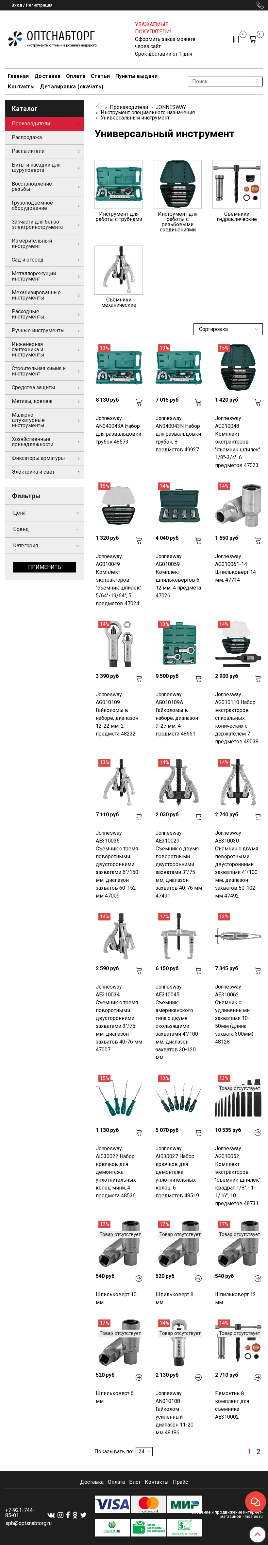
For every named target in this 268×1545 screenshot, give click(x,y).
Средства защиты (33, 387)
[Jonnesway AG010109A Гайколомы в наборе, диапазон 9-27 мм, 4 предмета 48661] (179, 644)
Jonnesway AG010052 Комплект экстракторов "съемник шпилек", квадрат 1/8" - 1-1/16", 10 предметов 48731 (238, 1176)
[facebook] (68, 1514)
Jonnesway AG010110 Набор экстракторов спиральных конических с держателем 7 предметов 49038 (237, 718)
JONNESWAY (171, 107)
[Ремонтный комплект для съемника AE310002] (238, 1342)
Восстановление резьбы (32, 186)
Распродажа (27, 137)
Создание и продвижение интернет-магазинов (227, 1514)
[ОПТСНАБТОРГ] (52, 37)
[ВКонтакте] (51, 1514)
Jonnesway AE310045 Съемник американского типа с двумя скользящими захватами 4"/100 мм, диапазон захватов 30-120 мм (177, 1022)
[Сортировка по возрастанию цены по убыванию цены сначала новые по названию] (228, 329)
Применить (44, 567)
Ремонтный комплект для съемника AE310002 (232, 1405)
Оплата (76, 76)
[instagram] (60, 1514)
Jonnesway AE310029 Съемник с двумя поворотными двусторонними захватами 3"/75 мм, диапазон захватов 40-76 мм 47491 (179, 864)
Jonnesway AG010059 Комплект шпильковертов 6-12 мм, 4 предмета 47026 (178, 576)
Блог (135, 1482)
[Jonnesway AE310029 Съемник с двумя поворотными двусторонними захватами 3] (179, 782)
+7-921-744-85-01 (20, 1512)
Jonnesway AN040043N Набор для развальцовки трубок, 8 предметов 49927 (178, 434)
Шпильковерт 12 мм (235, 1298)
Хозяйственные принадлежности (32, 441)
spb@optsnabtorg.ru (28, 1523)
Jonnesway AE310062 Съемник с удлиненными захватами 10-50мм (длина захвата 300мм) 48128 (234, 1014)
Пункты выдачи (136, 76)
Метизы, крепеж (32, 401)
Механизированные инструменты (36, 295)
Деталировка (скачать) (72, 86)
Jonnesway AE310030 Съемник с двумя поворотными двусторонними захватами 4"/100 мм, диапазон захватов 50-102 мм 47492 (236, 864)
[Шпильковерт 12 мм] (238, 1244)
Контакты (21, 86)
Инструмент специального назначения (148, 112)
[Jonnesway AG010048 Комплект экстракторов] (238, 367)
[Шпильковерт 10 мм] (119, 1244)
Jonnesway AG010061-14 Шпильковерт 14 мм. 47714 (235, 568)
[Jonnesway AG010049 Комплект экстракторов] (119, 505)
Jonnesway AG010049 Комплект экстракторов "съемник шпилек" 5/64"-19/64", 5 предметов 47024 (118, 580)
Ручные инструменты (38, 330)
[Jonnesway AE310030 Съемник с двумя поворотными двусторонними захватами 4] (238, 782)
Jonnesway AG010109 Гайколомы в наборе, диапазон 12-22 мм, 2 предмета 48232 (117, 714)
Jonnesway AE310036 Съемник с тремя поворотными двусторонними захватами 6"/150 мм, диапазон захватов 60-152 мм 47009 (117, 864)
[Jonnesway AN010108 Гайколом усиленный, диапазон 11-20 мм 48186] (179, 1342)
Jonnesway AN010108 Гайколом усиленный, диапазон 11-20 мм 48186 (174, 1413)
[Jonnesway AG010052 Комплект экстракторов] (238, 1098)
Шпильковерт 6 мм (115, 1397)
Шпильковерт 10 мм (116, 1298)
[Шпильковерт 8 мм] (179, 1244)
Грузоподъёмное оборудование (32, 205)
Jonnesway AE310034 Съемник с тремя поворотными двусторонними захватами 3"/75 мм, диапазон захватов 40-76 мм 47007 (119, 1018)
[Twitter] (83, 1514)
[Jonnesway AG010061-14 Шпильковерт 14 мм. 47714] (238, 505)
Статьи (100, 76)
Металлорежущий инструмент (34, 276)
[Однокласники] (75, 1514)
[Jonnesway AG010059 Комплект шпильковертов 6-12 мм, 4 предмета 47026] (179, 505)
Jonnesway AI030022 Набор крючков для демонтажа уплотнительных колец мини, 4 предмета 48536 (116, 1172)
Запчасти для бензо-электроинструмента (37, 224)
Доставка (47, 76)
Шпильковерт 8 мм (174, 1298)
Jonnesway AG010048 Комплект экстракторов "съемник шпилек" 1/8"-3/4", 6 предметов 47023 (237, 441)
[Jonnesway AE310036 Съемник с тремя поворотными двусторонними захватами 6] (119, 782)
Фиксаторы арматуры (38, 458)
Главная (18, 76)
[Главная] (99, 107)
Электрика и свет (33, 472)
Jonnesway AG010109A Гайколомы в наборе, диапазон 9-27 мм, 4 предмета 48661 (177, 714)
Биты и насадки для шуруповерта (36, 167)
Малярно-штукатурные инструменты (28, 420)
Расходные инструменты (28, 314)
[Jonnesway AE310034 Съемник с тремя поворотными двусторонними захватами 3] (119, 936)
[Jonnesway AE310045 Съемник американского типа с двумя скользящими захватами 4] (179, 936)
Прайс (180, 1482)
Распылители (28, 151)
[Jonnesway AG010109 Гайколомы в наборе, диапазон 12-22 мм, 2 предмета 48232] (119, 644)
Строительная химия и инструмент (39, 371)
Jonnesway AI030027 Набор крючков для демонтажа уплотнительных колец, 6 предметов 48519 (177, 1172)
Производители (129, 107)
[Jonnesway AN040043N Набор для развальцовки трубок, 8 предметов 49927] (179, 367)
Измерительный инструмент (32, 243)
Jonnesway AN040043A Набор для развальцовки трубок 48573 (118, 430)
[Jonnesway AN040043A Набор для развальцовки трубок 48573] (119, 367)
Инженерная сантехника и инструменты (28, 349)
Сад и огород (27, 260)
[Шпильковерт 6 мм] (119, 1342)
